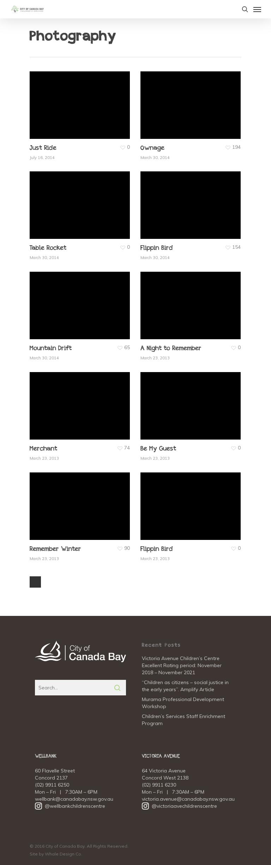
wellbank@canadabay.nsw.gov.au (74, 799)
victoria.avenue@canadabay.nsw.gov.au (188, 799)
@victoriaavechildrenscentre (179, 806)
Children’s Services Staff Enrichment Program (183, 719)
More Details (81, 100)
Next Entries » (35, 582)
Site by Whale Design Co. (56, 854)
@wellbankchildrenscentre (70, 806)
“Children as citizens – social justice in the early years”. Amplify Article (185, 686)
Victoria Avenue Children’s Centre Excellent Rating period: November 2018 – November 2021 (182, 665)
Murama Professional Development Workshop (183, 703)
